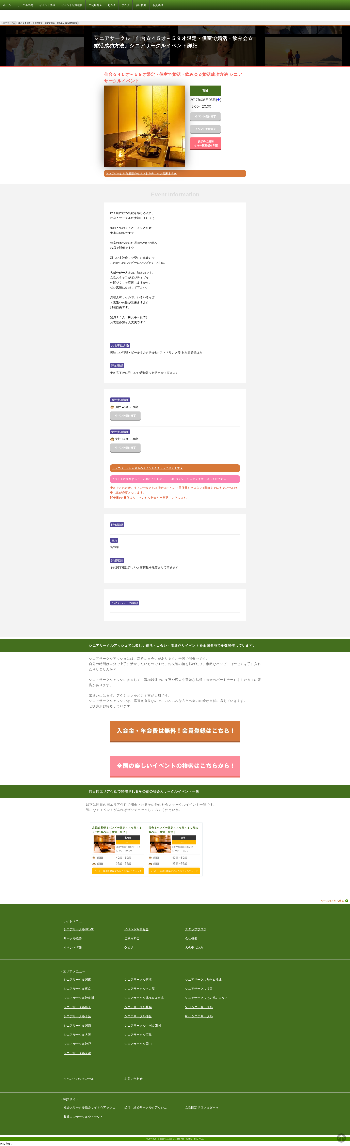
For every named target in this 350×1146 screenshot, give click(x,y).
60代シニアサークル (199, 1016)
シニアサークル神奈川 (79, 997)
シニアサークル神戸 (77, 1043)
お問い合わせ (133, 1078)
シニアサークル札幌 (138, 1007)
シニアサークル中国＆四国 (142, 1025)
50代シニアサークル (199, 1007)
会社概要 (191, 938)
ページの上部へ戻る (332, 900)
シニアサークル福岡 (198, 988)
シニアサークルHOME (79, 929)
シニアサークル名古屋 (139, 988)
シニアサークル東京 (77, 988)
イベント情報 (73, 947)
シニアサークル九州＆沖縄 (203, 979)
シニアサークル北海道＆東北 (144, 997)
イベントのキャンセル (79, 1078)
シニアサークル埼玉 (77, 1007)
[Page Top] (341, 1141)
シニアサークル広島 (138, 1034)
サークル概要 (73, 938)
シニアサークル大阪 (77, 1034)
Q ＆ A (128, 947)
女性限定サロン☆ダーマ (202, 1107)
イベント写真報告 (136, 929)
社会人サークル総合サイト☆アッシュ (89, 1107)
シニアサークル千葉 (77, 1016)
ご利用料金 (132, 938)
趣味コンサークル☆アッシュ (83, 1116)
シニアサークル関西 (77, 1025)
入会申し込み (194, 947)
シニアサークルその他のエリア (206, 997)
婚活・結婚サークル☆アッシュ (145, 1107)
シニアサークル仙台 (138, 1016)
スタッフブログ (195, 929)
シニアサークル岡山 (138, 1043)
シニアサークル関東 (77, 979)
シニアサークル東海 (138, 979)
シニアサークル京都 (77, 1053)
